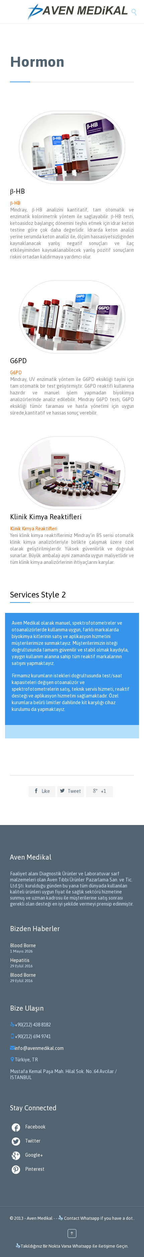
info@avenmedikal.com (37, 1048)
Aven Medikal (40, 1218)
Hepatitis (19, 960)
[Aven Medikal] (79, 11)
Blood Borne (23, 945)
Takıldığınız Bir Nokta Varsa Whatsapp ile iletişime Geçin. (74, 1246)
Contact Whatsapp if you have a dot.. (99, 1218)
